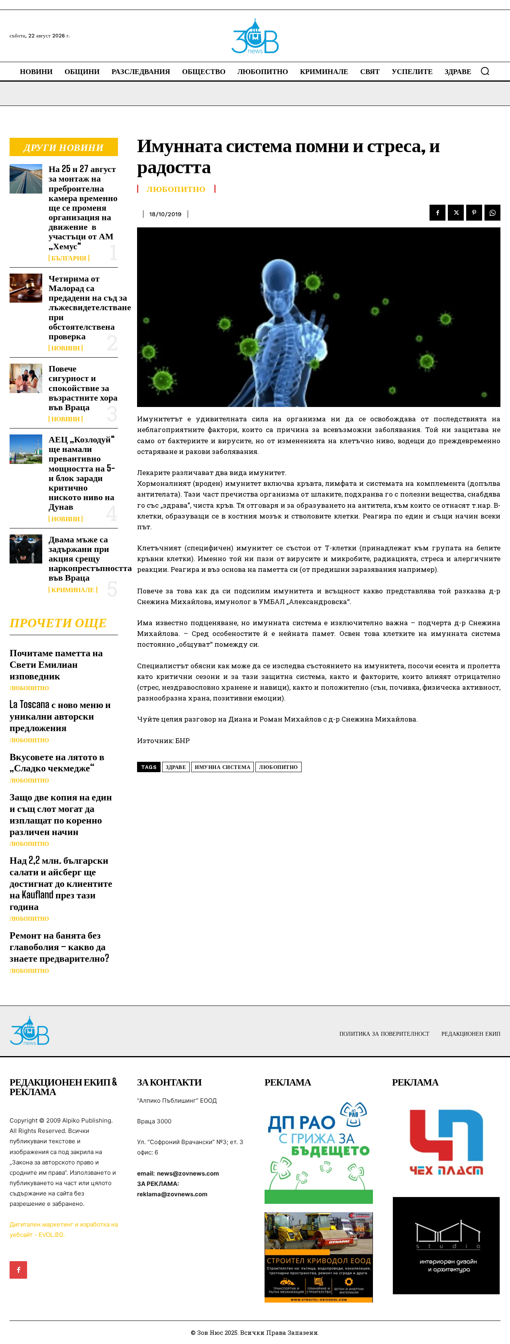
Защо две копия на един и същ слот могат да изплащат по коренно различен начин (61, 814)
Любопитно (29, 688)
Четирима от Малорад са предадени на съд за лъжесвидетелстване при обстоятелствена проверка (90, 307)
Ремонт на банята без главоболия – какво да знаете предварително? (59, 946)
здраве (176, 767)
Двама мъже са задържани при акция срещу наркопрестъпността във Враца (90, 558)
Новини (65, 348)
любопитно (278, 767)
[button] (484, 70)
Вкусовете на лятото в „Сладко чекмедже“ (57, 762)
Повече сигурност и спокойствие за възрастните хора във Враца (83, 387)
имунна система (222, 767)
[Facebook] (437, 213)
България (68, 258)
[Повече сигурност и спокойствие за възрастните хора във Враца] (26, 378)
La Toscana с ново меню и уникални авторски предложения (60, 715)
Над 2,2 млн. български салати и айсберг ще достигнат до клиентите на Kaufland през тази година (61, 883)
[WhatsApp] (492, 213)
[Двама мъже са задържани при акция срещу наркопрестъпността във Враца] (26, 548)
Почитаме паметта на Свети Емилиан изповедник (56, 664)
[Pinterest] (474, 213)
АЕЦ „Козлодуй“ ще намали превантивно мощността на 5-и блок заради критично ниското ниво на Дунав (82, 473)
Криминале (72, 590)
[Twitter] (456, 213)
